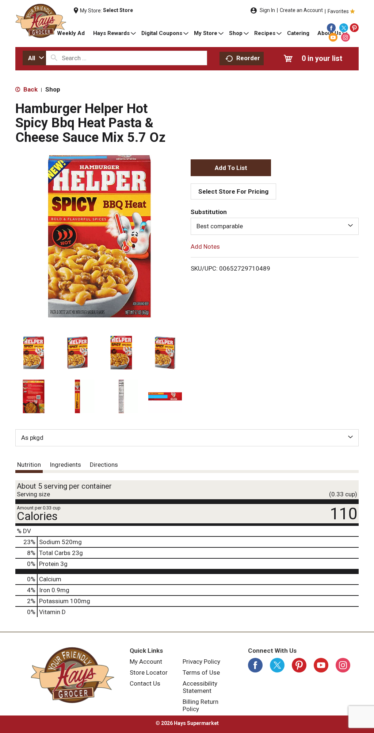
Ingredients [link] (65, 464)
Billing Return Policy (200, 705)
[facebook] (331, 27)
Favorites (338, 11)
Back (30, 89)
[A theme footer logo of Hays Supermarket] (72, 675)
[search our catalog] (54, 58)
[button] (33, 352)
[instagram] (345, 37)
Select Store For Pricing (233, 191)
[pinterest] (354, 27)
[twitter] (343, 27)
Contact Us (145, 683)
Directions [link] (104, 464)
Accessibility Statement (200, 687)
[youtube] (333, 37)
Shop (52, 89)
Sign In (267, 10)
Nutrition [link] (29, 464)
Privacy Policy (201, 661)
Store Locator (149, 672)
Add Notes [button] (205, 246)
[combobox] (34, 58)
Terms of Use (201, 672)
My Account (146, 661)
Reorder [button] (248, 58)
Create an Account (301, 10)
